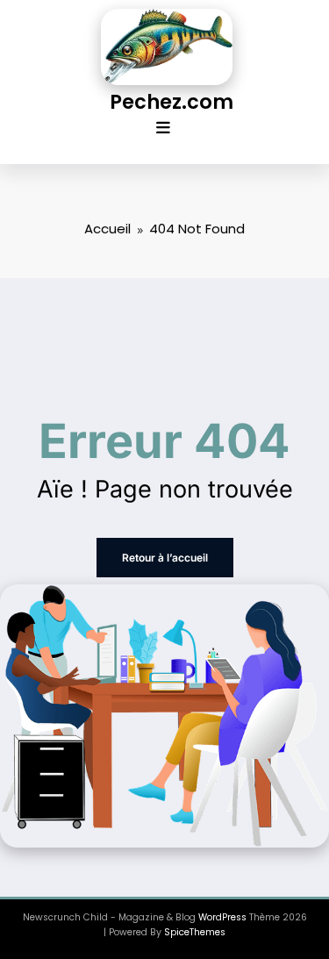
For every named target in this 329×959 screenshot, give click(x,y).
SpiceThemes (194, 932)
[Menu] (163, 128)
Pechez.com (171, 102)
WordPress (222, 917)
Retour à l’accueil (165, 557)
